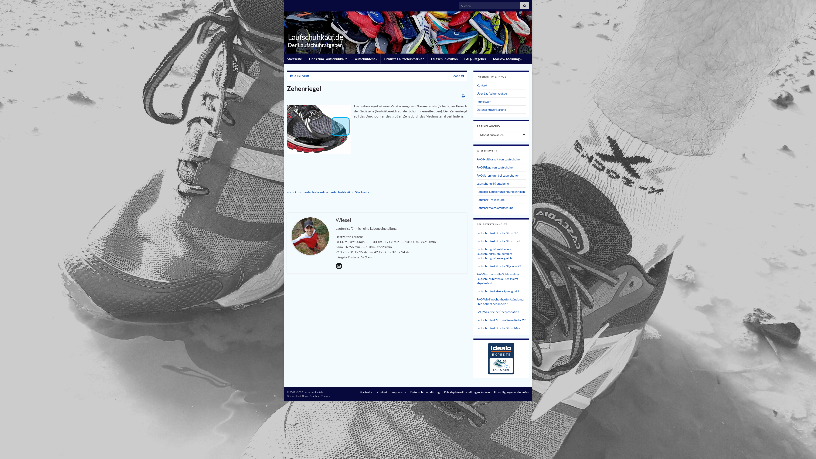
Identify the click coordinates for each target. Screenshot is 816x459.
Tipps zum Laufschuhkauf (328, 59)
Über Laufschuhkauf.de (492, 93)
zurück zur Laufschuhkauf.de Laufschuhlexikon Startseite (328, 192)
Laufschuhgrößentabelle (493, 183)
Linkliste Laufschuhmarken (404, 59)
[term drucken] (463, 96)
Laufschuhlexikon (444, 59)
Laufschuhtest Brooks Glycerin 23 (499, 266)
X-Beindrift (301, 76)
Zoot (456, 76)
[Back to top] (806, 449)
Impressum (484, 101)
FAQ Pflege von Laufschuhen (495, 167)
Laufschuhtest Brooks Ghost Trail (498, 241)
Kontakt (482, 85)
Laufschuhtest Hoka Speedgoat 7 (498, 291)
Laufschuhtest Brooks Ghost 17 (497, 233)
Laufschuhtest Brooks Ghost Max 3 (499, 328)
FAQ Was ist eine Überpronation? (498, 312)
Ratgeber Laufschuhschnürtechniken (501, 191)
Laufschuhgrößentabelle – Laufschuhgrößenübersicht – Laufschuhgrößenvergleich (496, 253)
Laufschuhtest (364, 59)
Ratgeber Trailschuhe (490, 199)
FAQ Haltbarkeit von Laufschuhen (499, 159)
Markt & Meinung (506, 59)
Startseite (294, 59)
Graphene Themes (320, 396)
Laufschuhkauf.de (315, 37)
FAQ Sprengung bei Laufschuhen (498, 175)
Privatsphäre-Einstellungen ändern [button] (467, 392)
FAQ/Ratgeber (475, 59)
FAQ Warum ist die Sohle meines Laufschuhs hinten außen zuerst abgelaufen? (498, 278)
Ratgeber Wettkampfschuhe (495, 208)
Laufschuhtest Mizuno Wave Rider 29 (501, 320)
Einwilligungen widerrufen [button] (511, 392)
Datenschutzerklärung (491, 109)
